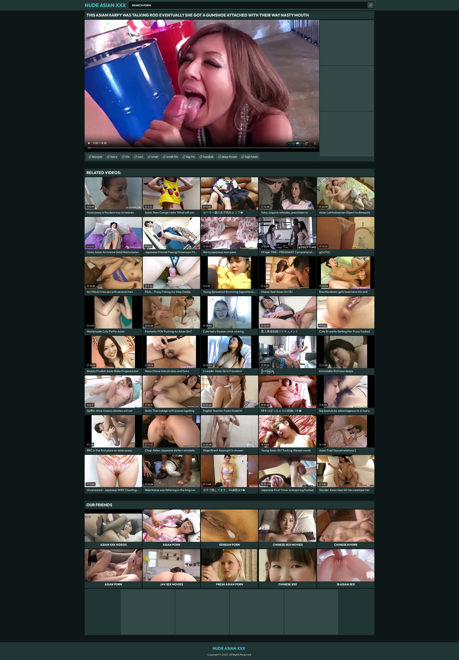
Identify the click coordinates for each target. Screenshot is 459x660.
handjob (208, 156)
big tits (190, 156)
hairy (113, 156)
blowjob (97, 156)
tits (127, 156)
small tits (172, 156)
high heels (251, 156)
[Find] (371, 5)
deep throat (229, 156)
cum (140, 156)
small (154, 156)
